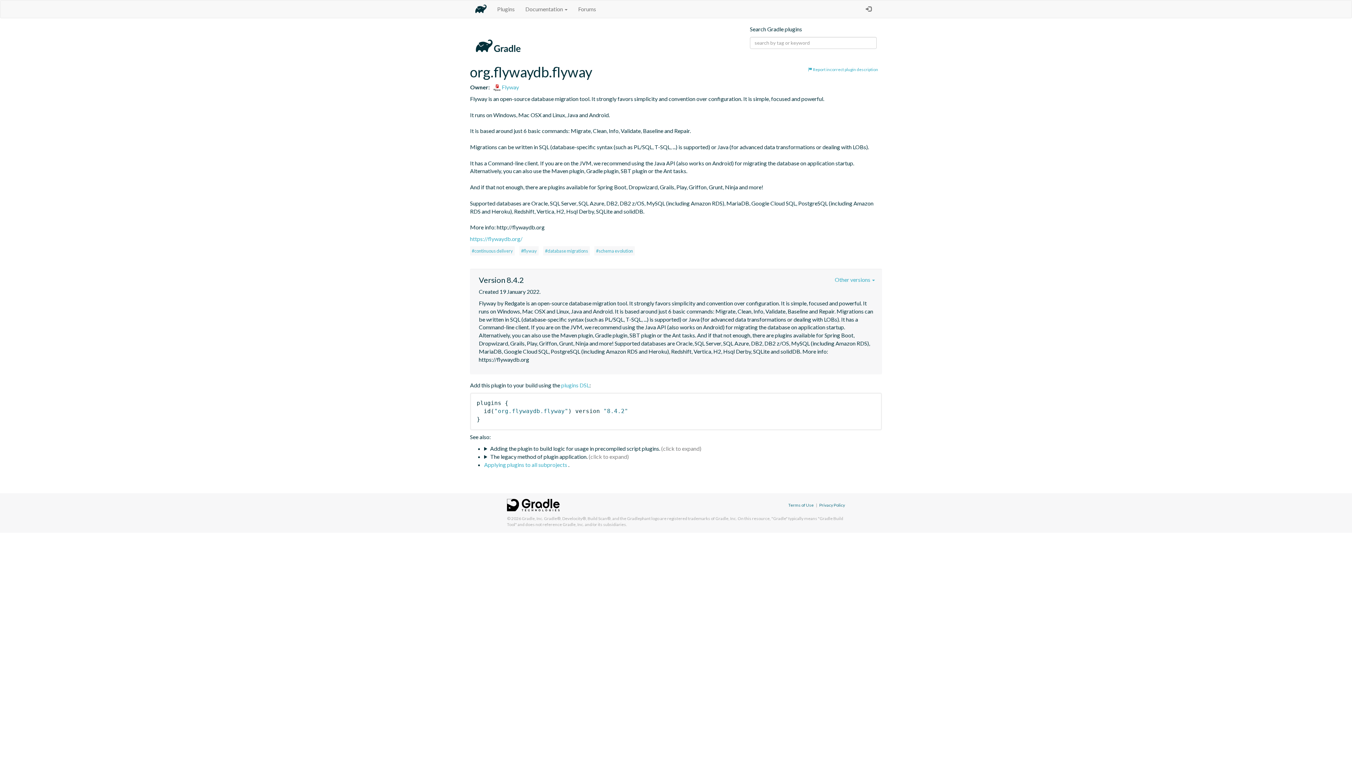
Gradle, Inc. (532, 518)
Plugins (506, 9)
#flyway (529, 251)
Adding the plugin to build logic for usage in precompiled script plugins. (575, 448)
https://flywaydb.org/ (496, 238)
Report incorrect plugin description (845, 69)
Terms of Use (801, 505)
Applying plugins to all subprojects (526, 464)
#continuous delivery (492, 251)
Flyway (510, 87)
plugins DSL (575, 385)
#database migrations (566, 251)
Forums (587, 9)
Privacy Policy (832, 505)
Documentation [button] (544, 9)
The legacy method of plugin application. (539, 456)
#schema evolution (614, 251)
